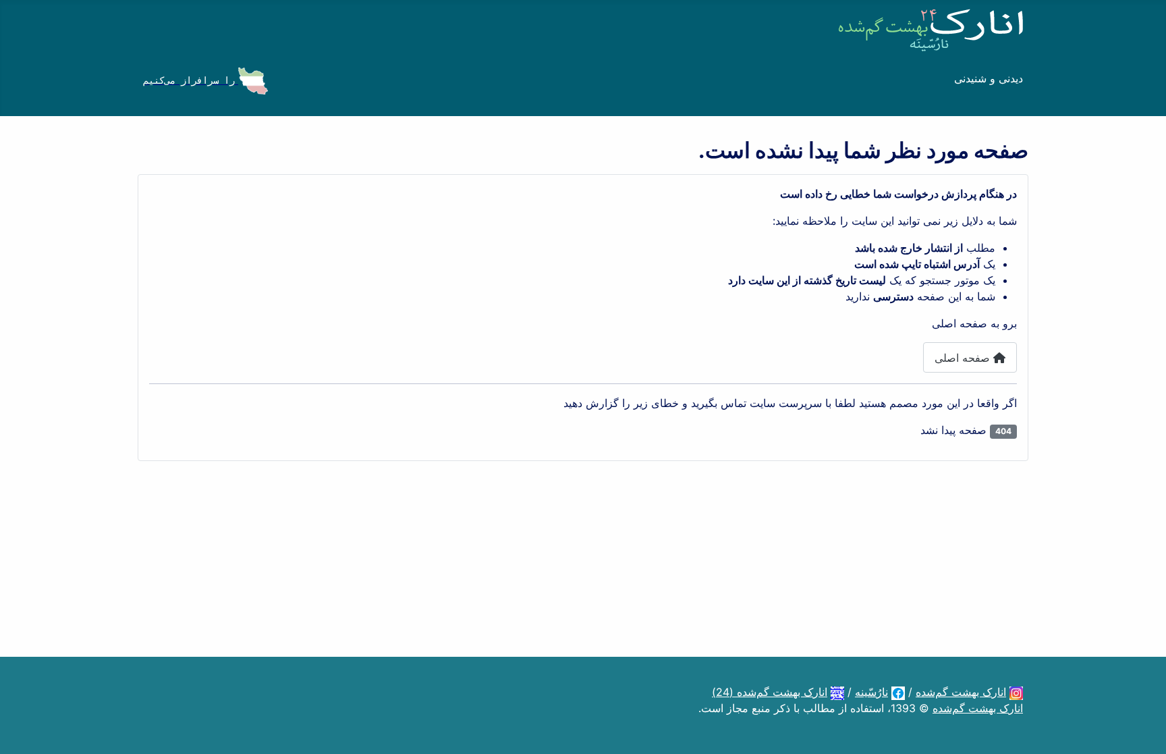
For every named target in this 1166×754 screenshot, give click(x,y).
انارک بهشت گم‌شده (961, 692)
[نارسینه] (898, 692)
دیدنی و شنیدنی (988, 78)
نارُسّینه (871, 692)
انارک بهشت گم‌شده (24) (769, 692)
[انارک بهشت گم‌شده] (1016, 692)
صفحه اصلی (964, 358)
